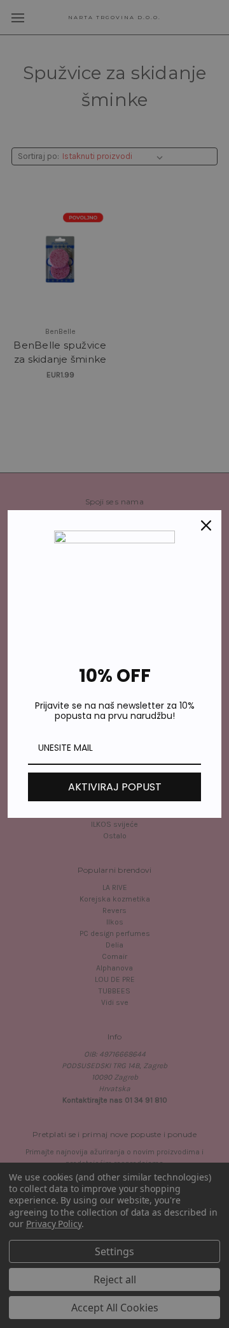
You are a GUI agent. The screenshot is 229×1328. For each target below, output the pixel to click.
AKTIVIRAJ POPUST (115, 787)
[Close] (206, 525)
